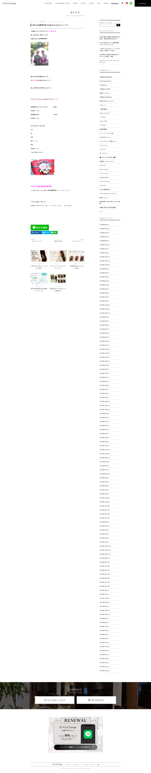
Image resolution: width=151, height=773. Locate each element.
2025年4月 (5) (104, 289)
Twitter (47, 232)
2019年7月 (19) (105, 566)
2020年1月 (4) (104, 542)
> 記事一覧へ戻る (58, 241)
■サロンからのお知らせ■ (107, 157)
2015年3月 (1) (104, 662)
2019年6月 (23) (105, 570)
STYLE (83, 3)
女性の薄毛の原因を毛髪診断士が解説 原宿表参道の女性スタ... (110, 38)
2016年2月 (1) (104, 638)
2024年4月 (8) (104, 337)
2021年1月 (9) (104, 494)
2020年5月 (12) (105, 526)
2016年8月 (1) (104, 622)
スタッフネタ (103, 121)
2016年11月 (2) (105, 614)
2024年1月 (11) (105, 349)
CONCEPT (48, 3)
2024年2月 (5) (104, 345)
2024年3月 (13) (105, 341)
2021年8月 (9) (104, 466)
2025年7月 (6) (104, 277)
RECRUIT (115, 3)
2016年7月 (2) (104, 626)
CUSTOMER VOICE (62, 3)
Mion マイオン (104, 169)
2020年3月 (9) (104, 534)
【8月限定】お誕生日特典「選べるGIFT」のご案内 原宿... (109, 55)
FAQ (99, 3)
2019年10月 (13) (105, 554)
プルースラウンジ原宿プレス (108, 141)
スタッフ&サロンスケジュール (108, 193)
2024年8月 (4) (104, 321)
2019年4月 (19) (105, 578)
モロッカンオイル (105, 113)
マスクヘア (103, 185)
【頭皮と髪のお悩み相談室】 (108, 207)
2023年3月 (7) (104, 389)
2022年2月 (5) (104, 442)
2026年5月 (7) (104, 237)
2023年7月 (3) (104, 373)
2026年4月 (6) (104, 241)
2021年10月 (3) (105, 458)
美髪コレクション (105, 93)
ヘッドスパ (103, 149)
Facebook (36, 232)
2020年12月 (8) (105, 498)
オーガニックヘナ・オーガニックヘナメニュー (110, 61)
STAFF (91, 3)
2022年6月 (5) (104, 425)
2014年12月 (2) (105, 671)
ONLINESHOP (104, 177)
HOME (67, 764)
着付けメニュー (104, 197)
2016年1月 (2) (104, 642)
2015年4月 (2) (104, 658)
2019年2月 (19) (105, 586)
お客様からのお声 (105, 89)
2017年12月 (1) (105, 598)
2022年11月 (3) (105, 405)
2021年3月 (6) (104, 486)
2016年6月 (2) (104, 630)
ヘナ (101, 211)
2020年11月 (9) (105, 502)
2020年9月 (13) (105, 510)
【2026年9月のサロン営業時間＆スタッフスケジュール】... (109, 44)
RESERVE (142, 3)
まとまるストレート (105, 137)
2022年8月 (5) (104, 417)
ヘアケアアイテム (105, 181)
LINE (55, 232)
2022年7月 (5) (104, 421)
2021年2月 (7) (104, 490)
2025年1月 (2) (104, 301)
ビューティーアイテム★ (107, 133)
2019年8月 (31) (105, 562)
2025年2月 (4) (104, 297)
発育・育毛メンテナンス (106, 101)
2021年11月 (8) (105, 454)
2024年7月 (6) (104, 325)
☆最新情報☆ (104, 109)
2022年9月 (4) (104, 413)
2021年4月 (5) (104, 482)
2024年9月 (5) (104, 317)
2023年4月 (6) (104, 385)
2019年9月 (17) (105, 558)
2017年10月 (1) (105, 602)
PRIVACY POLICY (89, 764)
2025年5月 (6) (104, 285)
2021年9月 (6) (104, 462)
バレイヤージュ (104, 173)
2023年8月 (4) (104, 369)
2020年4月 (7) (104, 530)
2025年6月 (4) (104, 281)
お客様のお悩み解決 (106, 77)
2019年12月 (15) (105, 546)
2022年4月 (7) (104, 433)
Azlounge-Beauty (106, 81)
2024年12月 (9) (105, 305)
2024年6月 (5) (104, 329)
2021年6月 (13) (105, 474)
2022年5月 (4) (104, 429)
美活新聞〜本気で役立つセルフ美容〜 (110, 202)
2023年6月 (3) (104, 377)
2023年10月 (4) (105, 361)
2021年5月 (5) (104, 478)
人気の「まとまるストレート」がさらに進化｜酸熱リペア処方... (110, 49)
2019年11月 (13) (105, 550)
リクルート (103, 105)
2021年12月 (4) (105, 450)
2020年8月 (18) (105, 514)
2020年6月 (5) (104, 522)
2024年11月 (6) (105, 309)
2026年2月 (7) (104, 249)
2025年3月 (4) (104, 293)
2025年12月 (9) (105, 257)
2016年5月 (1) (104, 634)
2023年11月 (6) (105, 357)
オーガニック (103, 153)
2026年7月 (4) (104, 229)
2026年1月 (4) (104, 253)
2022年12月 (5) (105, 401)
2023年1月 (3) (104, 397)
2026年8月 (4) (104, 225)
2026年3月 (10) (105, 245)
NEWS (106, 3)
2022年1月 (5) (104, 446)
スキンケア (103, 165)
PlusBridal (103, 85)
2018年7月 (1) (104, 594)
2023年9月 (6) (104, 365)
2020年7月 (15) (105, 518)
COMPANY (76, 764)
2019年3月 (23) (105, 582)
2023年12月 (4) (105, 353)
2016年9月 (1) (104, 618)
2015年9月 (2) (104, 650)
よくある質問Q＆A (105, 189)
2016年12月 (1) (105, 610)
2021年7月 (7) (104, 470)
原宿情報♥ (103, 129)
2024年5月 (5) (104, 333)
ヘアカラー (103, 117)
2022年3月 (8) (104, 437)
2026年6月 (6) (104, 233)
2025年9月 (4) (104, 269)
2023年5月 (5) (104, 381)
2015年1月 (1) (104, 667)
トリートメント (104, 145)
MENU (75, 3)
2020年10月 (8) (105, 506)
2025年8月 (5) (104, 273)
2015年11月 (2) (105, 646)
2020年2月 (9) (104, 538)
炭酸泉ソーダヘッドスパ (107, 161)
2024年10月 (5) (105, 313)
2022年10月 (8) (105, 409)
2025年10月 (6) (105, 265)
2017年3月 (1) (104, 606)
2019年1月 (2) (104, 590)
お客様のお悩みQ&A (106, 97)
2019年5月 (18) (105, 574)
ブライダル (103, 125)
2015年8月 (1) (104, 654)
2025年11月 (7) (105, 261)
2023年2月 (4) (104, 393)
